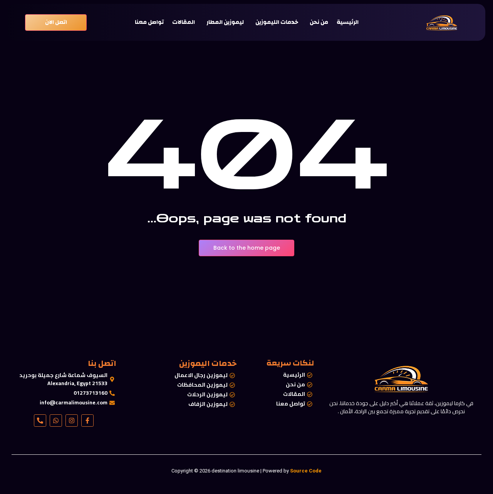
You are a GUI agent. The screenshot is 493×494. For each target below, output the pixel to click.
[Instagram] (71, 420)
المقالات (183, 22)
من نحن (319, 22)
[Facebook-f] (87, 420)
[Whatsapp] (56, 420)
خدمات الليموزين (276, 22)
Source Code (306, 471)
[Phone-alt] (40, 420)
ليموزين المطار (225, 22)
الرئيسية (348, 22)
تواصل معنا (149, 22)
